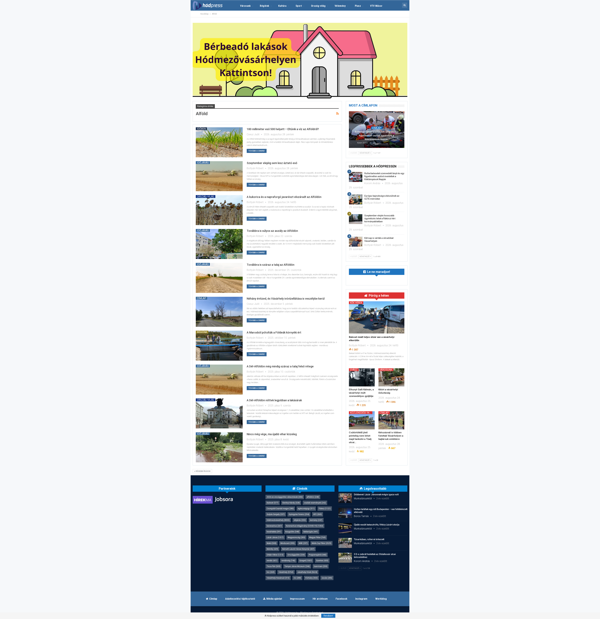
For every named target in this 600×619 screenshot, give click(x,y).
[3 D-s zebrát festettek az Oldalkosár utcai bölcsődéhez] (345, 558)
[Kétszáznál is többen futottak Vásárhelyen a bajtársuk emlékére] (391, 420)
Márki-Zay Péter (321, 543)
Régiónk (264, 5)
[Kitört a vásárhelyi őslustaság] (391, 377)
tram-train (320, 566)
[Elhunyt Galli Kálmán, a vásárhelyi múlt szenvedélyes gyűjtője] (362, 377)
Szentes (322, 560)
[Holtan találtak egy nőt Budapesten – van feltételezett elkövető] (345, 513)
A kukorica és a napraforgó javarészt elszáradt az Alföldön (284, 197)
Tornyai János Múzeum (297, 566)
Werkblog (381, 598)
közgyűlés (292, 532)
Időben (201, 128)
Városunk (245, 5)
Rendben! (328, 615)
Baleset (272, 503)
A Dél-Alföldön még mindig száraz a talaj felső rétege (280, 366)
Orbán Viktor (275, 555)
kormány (316, 520)
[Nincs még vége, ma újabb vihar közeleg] (219, 447)
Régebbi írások (202, 471)
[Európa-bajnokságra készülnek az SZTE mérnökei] (355, 199)
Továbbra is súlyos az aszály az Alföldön (272, 230)
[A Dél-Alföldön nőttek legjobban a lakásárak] (219, 413)
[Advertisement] (178, 47)
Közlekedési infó (361, 412)
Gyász (354, 369)
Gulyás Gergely (276, 514)
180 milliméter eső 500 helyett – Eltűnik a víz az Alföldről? (283, 129)
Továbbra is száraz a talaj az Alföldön (270, 264)
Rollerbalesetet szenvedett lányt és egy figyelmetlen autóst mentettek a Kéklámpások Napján (376, 135)
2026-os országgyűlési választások (285, 497)
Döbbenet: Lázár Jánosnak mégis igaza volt (376, 494)
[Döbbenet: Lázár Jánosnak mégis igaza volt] (345, 498)
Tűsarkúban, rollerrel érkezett (369, 539)
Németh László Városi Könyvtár (298, 549)
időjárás (300, 520)
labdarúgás (310, 532)
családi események (315, 503)
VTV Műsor (376, 5)
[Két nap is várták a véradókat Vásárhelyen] (355, 242)
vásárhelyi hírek (307, 572)
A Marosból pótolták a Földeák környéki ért (274, 332)
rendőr (272, 560)
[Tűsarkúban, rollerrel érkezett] (345, 543)
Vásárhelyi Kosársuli (278, 578)
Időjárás (203, 162)
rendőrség (288, 560)
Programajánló (317, 555)
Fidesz (325, 508)
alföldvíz (313, 497)
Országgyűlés (296, 555)
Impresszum (297, 598)
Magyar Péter (317, 537)
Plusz (358, 5)
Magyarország (296, 537)
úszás (327, 578)
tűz (271, 572)
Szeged (305, 560)
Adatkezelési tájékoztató (240, 598)
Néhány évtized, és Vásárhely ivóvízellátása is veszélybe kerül (286, 298)
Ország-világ (318, 5)
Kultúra (282, 5)
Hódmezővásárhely (278, 520)
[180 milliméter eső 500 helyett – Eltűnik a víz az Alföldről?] (219, 142)
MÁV (303, 543)
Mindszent (287, 543)
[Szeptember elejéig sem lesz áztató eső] (219, 176)
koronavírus (274, 526)
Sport (299, 5)
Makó (271, 543)
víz (297, 578)
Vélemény (340, 5)
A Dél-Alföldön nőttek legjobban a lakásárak (274, 400)
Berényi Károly (291, 503)
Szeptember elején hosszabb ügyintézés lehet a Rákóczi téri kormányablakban (379, 218)
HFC (317, 514)
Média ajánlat (274, 598)
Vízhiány (311, 578)
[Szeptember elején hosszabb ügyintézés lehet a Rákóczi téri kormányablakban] (355, 219)
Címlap (201, 298)
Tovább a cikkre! (256, 151)
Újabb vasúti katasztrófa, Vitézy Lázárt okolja (376, 524)
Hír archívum (320, 598)
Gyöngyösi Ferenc (299, 514)
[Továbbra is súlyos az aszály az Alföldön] (219, 244)
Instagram (361, 598)
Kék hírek (356, 302)
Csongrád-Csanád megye (280, 508)
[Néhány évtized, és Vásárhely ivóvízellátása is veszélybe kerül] (219, 312)
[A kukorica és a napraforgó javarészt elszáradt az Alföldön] (219, 210)
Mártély (272, 549)
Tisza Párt (273, 566)
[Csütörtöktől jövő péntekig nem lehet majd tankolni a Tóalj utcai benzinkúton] (362, 420)
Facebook (341, 598)
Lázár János (275, 537)
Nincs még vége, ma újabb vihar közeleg (272, 434)
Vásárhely (286, 572)
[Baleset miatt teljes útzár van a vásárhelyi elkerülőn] (376, 317)
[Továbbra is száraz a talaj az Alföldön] (219, 278)
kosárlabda (274, 532)
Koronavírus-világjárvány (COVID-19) (304, 526)
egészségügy (306, 508)
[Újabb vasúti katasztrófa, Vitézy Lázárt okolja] (345, 528)
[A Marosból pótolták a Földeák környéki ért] (219, 346)
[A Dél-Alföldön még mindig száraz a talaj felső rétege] (219, 380)
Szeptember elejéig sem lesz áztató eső (272, 163)
